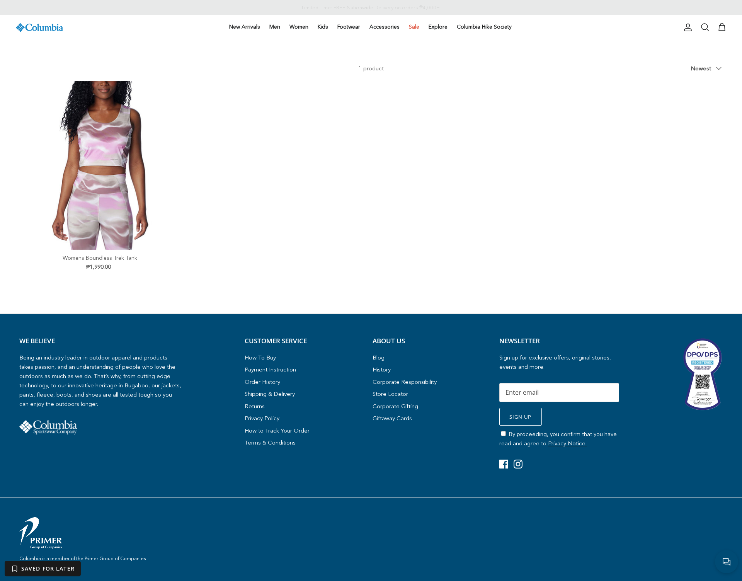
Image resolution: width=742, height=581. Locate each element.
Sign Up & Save (440, 332)
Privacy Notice (462, 316)
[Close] (515, 218)
